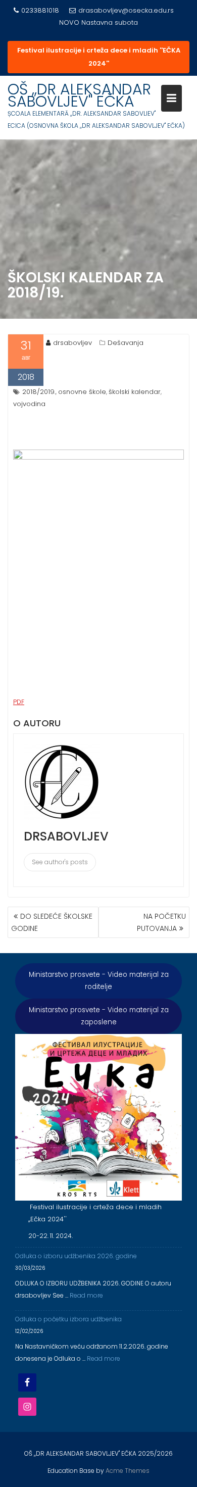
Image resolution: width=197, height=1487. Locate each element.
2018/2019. (39, 391)
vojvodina (29, 404)
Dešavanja (125, 343)
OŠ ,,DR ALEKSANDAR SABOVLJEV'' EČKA (79, 95)
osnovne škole (82, 391)
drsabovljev (72, 343)
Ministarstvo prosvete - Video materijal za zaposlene (99, 1016)
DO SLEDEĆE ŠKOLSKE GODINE (51, 922)
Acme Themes (128, 1470)
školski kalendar (135, 391)
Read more (86, 1295)
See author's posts (60, 862)
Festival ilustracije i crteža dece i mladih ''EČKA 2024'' (98, 56)
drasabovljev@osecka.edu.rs (126, 10)
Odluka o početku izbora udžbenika (68, 1319)
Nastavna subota (109, 22)
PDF (18, 702)
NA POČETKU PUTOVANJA (161, 922)
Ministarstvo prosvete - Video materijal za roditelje (99, 981)
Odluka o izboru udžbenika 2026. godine (76, 1256)
